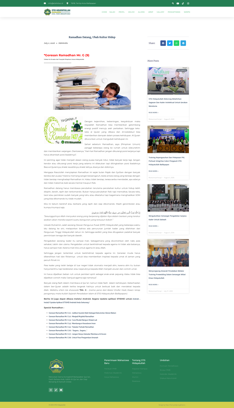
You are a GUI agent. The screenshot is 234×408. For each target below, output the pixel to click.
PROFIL (122, 12)
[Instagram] (51, 390)
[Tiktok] (56, 390)
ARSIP (150, 12)
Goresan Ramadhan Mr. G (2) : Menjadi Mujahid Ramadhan (71, 316)
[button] (173, 3)
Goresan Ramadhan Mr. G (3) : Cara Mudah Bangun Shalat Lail (73, 320)
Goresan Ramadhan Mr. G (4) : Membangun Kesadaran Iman (72, 323)
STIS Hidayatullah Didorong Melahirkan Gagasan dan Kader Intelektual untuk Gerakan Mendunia (168, 102)
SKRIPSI (187, 12)
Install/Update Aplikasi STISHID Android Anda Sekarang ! (67, 302)
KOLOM (131, 12)
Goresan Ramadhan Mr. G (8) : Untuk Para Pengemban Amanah (73, 338)
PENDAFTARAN (174, 12)
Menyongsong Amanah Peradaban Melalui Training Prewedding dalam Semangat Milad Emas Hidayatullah (167, 274)
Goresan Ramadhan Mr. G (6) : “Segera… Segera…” (68, 331)
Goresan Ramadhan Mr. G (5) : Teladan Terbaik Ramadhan (71, 327)
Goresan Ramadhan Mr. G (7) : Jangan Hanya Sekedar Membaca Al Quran (77, 334)
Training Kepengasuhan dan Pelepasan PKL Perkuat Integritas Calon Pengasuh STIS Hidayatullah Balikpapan (167, 161)
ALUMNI (141, 12)
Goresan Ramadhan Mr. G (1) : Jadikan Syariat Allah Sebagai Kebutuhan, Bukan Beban (82, 313)
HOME (104, 12)
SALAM (112, 12)
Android (136, 299)
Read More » (153, 113)
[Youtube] (61, 390)
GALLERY (160, 12)
